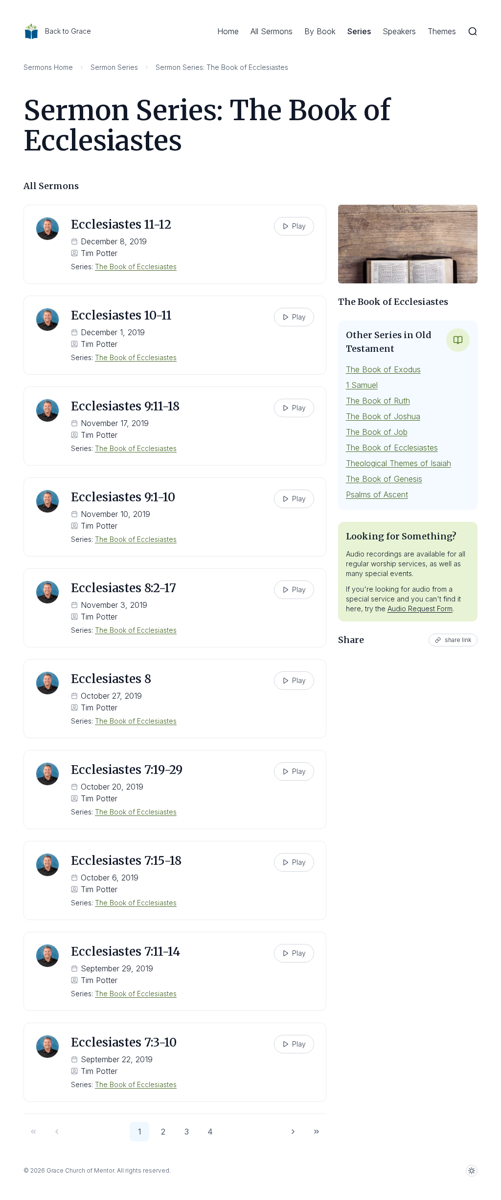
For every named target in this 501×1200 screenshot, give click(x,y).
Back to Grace (68, 31)
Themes (442, 31)
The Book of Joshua (383, 416)
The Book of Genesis (384, 479)
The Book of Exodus (383, 369)
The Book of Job (377, 432)
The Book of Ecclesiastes (136, 266)
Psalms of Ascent (377, 494)
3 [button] (186, 1131)
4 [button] (210, 1131)
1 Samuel (362, 385)
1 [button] (139, 1131)
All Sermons (271, 31)
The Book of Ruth (378, 401)
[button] (33, 1131)
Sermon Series (114, 67)
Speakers (399, 31)
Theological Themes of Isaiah (398, 463)
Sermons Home (48, 67)
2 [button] (163, 1131)
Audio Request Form (420, 608)
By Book (320, 31)
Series (359, 31)
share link (458, 639)
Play (299, 226)
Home (228, 31)
